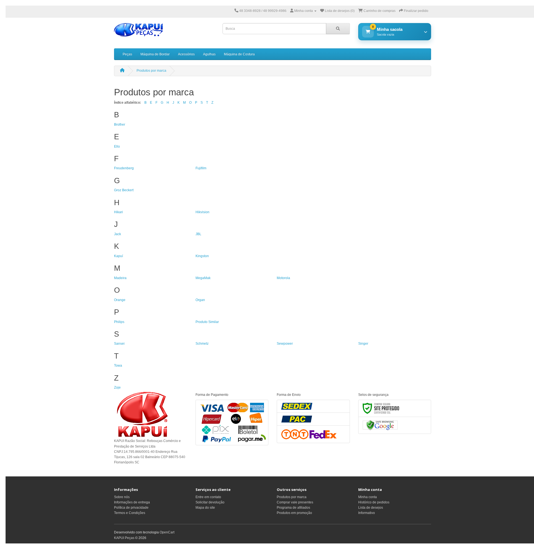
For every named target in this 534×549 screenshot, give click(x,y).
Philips (119, 322)
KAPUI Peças (124, 538)
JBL (198, 234)
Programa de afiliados (293, 508)
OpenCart (167, 532)
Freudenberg (124, 168)
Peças (127, 54)
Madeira (120, 278)
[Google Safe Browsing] (380, 425)
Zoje (117, 387)
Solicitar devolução (210, 502)
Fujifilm (201, 168)
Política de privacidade (131, 508)
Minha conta (367, 497)
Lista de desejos (370, 508)
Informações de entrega (132, 502)
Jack (117, 234)
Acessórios (186, 54)
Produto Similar (207, 322)
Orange (119, 300)
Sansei (119, 344)
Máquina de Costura (239, 54)
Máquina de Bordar (155, 54)
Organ (200, 300)
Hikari (118, 212)
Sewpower (285, 344)
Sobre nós (122, 497)
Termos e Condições (129, 513)
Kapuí (118, 256)
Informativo (366, 513)
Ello (117, 146)
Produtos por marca (151, 71)
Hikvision (202, 212)
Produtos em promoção (294, 513)
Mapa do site (205, 508)
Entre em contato (208, 497)
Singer (363, 344)
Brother (119, 124)
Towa (118, 365)
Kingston (202, 256)
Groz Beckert (124, 190)
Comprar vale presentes (295, 502)
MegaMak (203, 278)
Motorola (283, 278)
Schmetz (202, 344)
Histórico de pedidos (373, 502)
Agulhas (209, 54)
